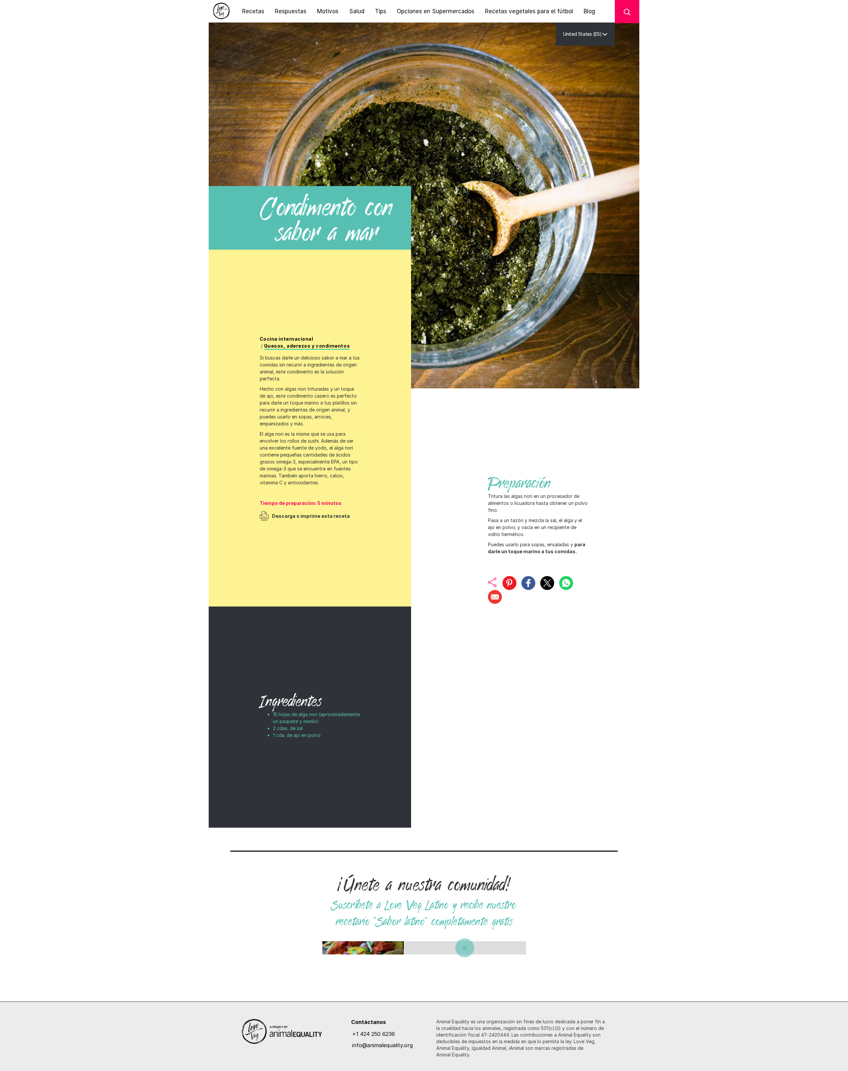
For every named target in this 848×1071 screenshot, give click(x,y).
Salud (356, 11)
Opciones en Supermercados (435, 11)
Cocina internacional (286, 339)
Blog (589, 11)
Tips (380, 11)
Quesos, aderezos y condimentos (307, 346)
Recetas (253, 11)
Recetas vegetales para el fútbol (529, 11)
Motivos (328, 11)
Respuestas (290, 11)
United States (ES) (582, 34)
